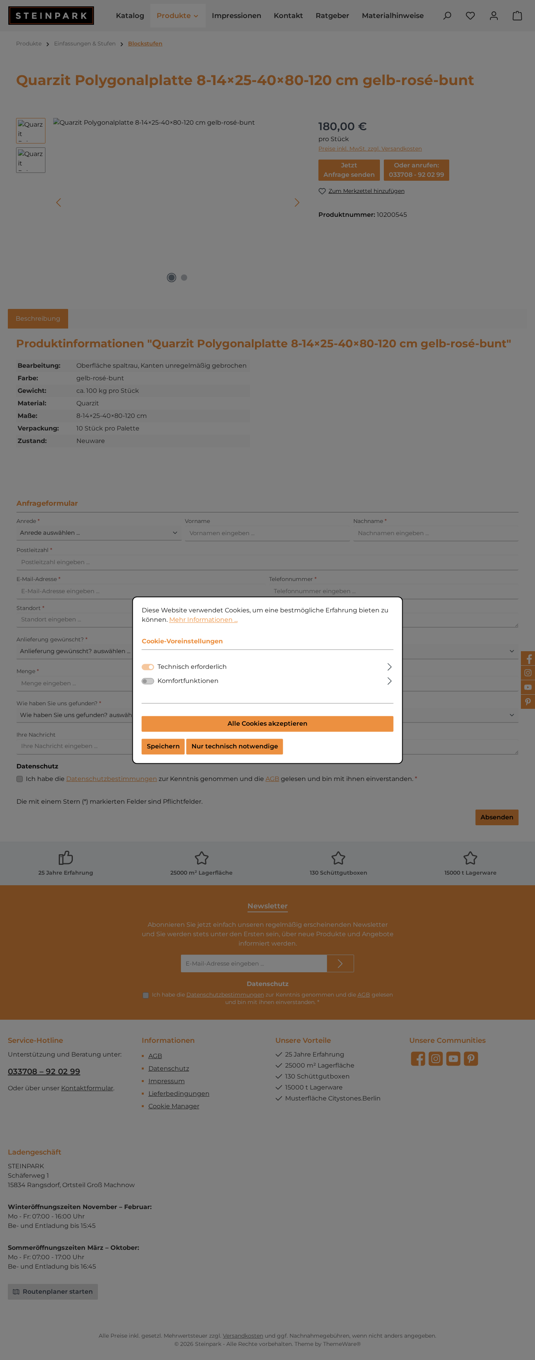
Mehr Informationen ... (203, 619)
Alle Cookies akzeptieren (267, 723)
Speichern (163, 746)
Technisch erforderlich (192, 666)
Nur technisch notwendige (235, 746)
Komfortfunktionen (188, 681)
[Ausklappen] (389, 666)
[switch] (148, 681)
